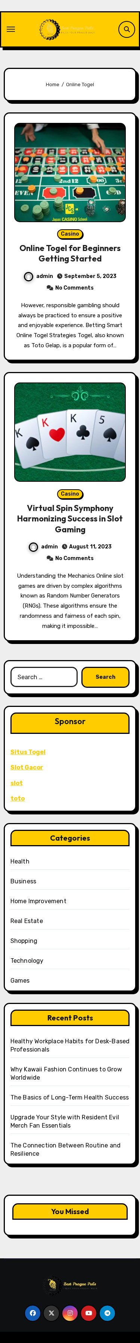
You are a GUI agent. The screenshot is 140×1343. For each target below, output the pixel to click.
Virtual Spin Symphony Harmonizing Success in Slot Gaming (70, 519)
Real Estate (26, 921)
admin (44, 276)
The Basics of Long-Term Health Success (69, 1097)
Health (19, 861)
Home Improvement (38, 901)
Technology (27, 960)
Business (23, 881)
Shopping (24, 940)
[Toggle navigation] (11, 29)
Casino (70, 234)
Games (20, 980)
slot (16, 783)
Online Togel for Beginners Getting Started (70, 253)
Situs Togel (28, 752)
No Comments (74, 288)
